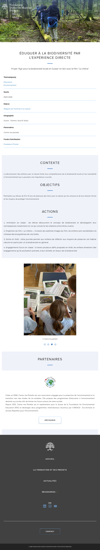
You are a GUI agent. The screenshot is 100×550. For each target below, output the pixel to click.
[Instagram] (50, 506)
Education (8, 82)
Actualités (50, 481)
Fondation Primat (11, 144)
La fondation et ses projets (50, 470)
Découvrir (50, 420)
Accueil (50, 459)
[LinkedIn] (44, 506)
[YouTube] (55, 506)
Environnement (10, 85)
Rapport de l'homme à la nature (17, 109)
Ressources (49, 492)
